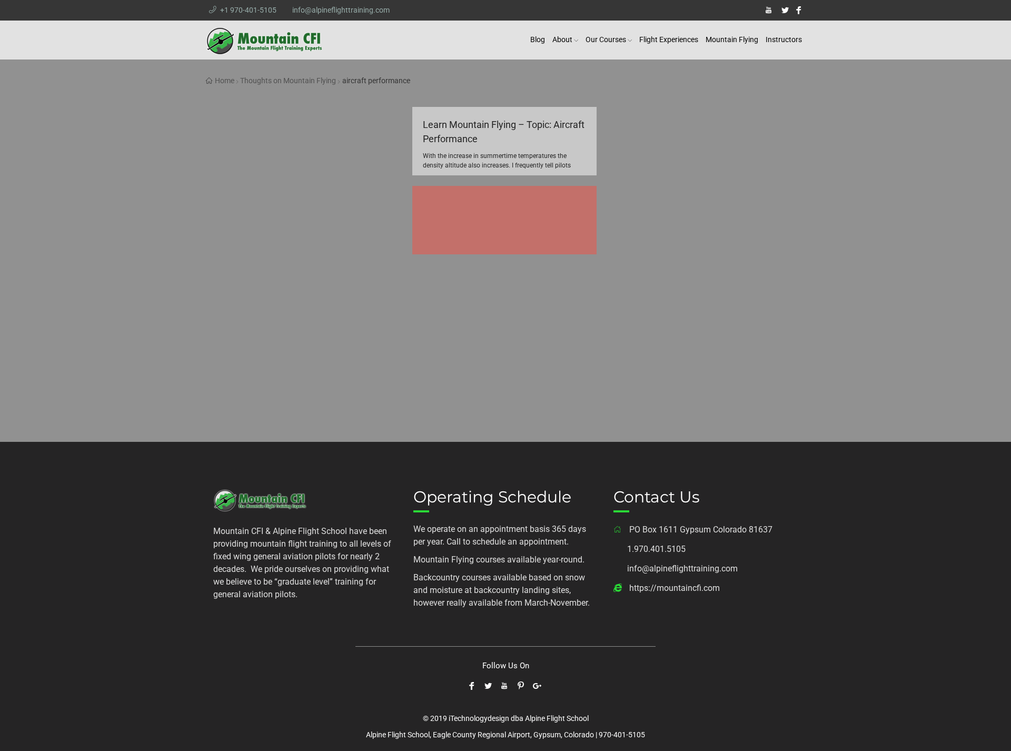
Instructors (784, 39)
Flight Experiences (668, 39)
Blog (537, 39)
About (562, 39)
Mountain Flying (732, 39)
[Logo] (260, 499)
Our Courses (606, 39)
